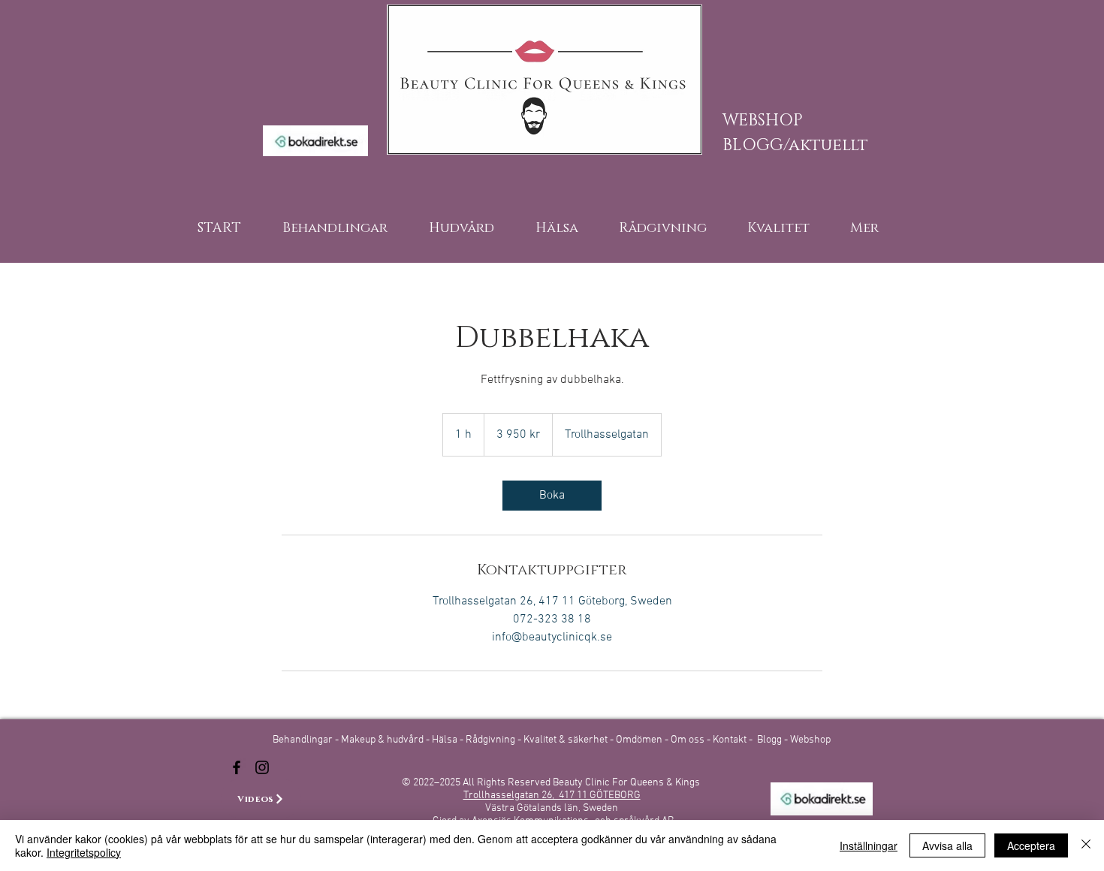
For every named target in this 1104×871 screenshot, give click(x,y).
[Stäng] (1086, 845)
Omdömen (640, 740)
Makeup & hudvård (383, 740)
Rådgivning (491, 740)
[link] (552, 496)
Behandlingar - (307, 740)
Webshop (810, 740)
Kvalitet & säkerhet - (569, 740)
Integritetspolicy (84, 852)
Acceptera (1031, 845)
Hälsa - (447, 740)
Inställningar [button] (868, 845)
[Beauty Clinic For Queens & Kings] (237, 767)
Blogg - (773, 740)
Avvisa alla (947, 845)
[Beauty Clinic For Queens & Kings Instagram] (262, 767)
